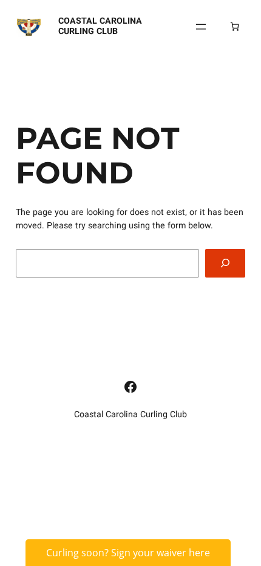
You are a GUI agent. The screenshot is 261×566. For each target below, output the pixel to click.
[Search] (225, 263)
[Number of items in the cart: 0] (235, 27)
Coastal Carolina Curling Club (100, 26)
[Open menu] (201, 26)
